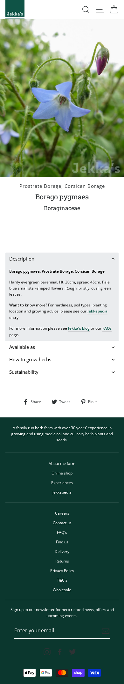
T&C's (62, 580)
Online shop (62, 472)
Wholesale (62, 589)
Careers (62, 513)
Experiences (62, 482)
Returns (62, 560)
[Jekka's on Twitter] (72, 651)
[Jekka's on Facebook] (59, 651)
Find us (62, 541)
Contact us (62, 522)
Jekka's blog (79, 328)
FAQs (107, 328)
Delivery (62, 551)
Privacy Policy (62, 570)
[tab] (62, 259)
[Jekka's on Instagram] (47, 651)
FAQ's (62, 532)
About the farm (62, 463)
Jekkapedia (97, 310)
